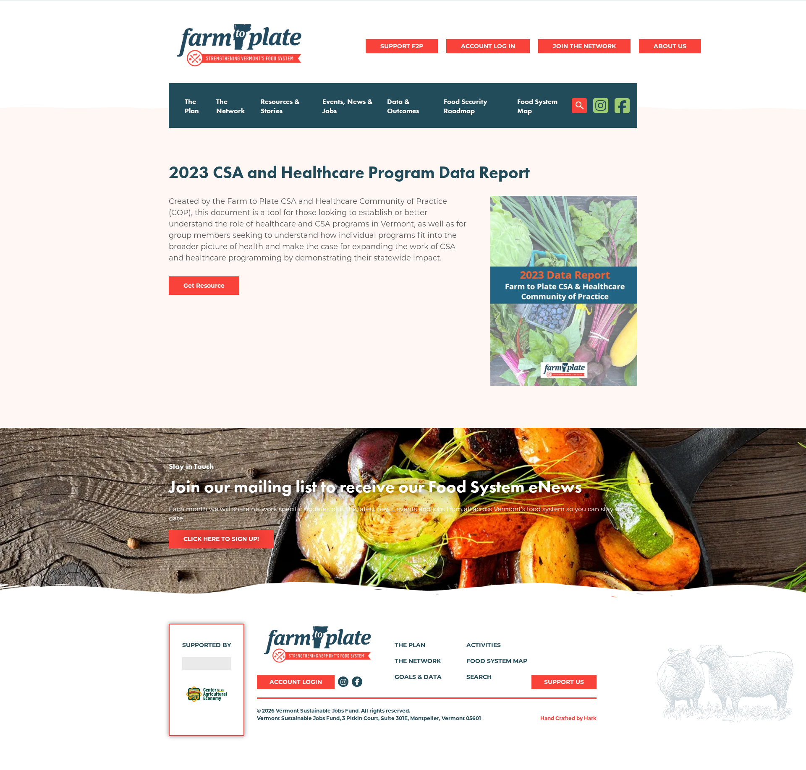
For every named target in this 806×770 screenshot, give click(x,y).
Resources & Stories (280, 106)
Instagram (600, 105)
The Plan (192, 106)
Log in (488, 46)
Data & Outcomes (403, 106)
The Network (230, 106)
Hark (590, 718)
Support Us (564, 682)
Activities (483, 645)
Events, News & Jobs (347, 106)
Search (579, 105)
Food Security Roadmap (465, 106)
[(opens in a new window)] (206, 694)
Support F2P (401, 46)
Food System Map (537, 106)
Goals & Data (418, 677)
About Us (670, 46)
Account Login (296, 682)
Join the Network (584, 46)
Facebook (622, 105)
